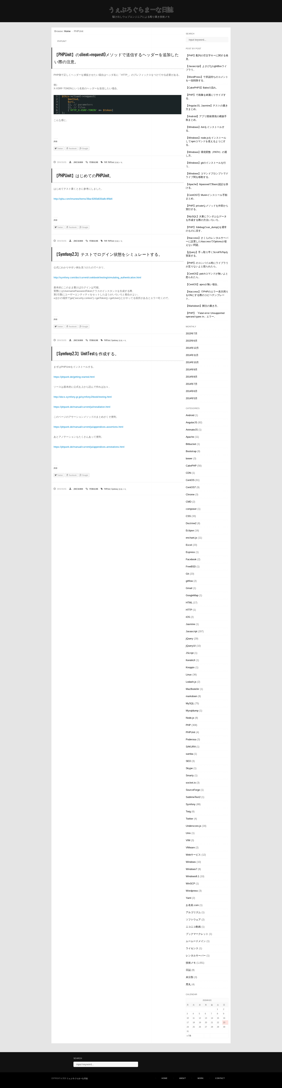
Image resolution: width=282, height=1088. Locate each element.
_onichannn (78, 162)
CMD (188, 501)
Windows (191, 862)
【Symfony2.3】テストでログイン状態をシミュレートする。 (108, 254)
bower (189, 458)
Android (190, 415)
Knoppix (190, 667)
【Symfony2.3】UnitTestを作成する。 (86, 353)
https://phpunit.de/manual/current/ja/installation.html (82, 407)
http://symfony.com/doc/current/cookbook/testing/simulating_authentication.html (97, 277)
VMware (190, 847)
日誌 (188, 970)
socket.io (191, 782)
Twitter (189, 818)
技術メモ (118, 162)
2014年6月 (191, 391)
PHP (105, 162)
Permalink (93, 162)
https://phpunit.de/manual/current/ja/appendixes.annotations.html (89, 446)
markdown (191, 696)
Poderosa (191, 739)
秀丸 (188, 984)
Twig (188, 811)
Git (187, 573)
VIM (188, 840)
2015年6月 (191, 340)
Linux (189, 674)
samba (189, 753)
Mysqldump (192, 710)
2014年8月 (191, 376)
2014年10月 (192, 362)
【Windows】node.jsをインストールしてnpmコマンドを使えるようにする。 (206, 141)
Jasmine (190, 624)
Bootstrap (191, 451)
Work (201, 1078)
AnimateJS (192, 429)
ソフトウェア (193, 919)
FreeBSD (191, 566)
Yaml (188, 898)
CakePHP (191, 465)
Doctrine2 (191, 523)
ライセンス (192, 948)
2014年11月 (192, 355)
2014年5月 (191, 398)
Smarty (190, 775)
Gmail (189, 588)
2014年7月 (191, 384)
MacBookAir (192, 689)
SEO (188, 761)
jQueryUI (191, 645)
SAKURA (191, 746)
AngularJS (191, 422)
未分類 (189, 977)
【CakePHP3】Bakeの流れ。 (202, 87)
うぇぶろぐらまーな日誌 (141, 9)
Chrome (190, 494)
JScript (190, 653)
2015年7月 (191, 333)
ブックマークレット (197, 934)
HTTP (189, 609)
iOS (188, 617)
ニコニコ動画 (193, 926)
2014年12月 (192, 348)
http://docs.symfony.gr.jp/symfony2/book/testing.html (83, 397)
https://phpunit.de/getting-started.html (74, 377)
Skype (189, 768)
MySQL (190, 703)
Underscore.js (193, 826)
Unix (188, 833)
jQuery (189, 638)
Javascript (191, 631)
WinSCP (190, 883)
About (182, 1078)
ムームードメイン (196, 941)
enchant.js (191, 537)
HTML (189, 602)
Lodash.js (191, 681)
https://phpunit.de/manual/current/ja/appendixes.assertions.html (88, 426)
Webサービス (193, 854)
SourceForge (193, 790)
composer (191, 509)
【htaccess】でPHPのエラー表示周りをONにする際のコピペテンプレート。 (207, 295)
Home (67, 31)
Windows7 (191, 869)
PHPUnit (111, 162)
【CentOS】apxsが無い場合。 (203, 284)
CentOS (190, 480)
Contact (220, 1078)
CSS (188, 516)
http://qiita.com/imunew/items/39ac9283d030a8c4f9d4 (83, 198)
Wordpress (192, 890)
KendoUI (190, 660)
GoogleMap (192, 595)
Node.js (190, 717)
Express (190, 552)
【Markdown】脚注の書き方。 (203, 305)
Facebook (191, 559)
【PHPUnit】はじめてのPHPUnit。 (83, 175)
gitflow (189, 581)
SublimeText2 (193, 797)
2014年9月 (191, 369)
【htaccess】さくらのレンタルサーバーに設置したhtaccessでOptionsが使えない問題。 (207, 241)
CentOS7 (191, 487)
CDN (188, 473)
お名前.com (192, 905)
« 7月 (189, 1036)
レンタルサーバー (196, 955)
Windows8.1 (192, 876)
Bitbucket (191, 444)
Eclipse (190, 530)
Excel (189, 545)
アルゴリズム (193, 912)
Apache (190, 436)
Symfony (114, 340)
